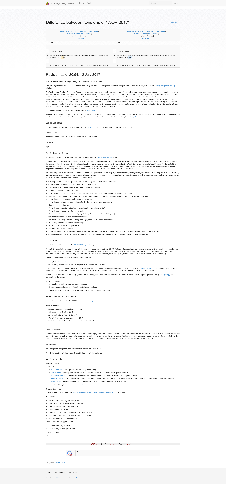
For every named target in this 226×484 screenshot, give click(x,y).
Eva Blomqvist (56, 369)
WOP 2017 (95, 444)
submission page (147, 268)
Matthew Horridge (58, 375)
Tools (89, 3)
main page (91, 110)
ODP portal (62, 262)
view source (93, 31)
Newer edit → (146, 38)
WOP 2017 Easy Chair (82, 245)
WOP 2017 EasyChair (105, 157)
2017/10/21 (113, 444)
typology (167, 274)
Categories (50, 462)
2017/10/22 (130, 444)
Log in (176, 3)
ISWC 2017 (92, 127)
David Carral (56, 381)
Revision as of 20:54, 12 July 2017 (73, 31)
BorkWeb (57, 478)
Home (81, 3)
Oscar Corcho (56, 372)
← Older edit (79, 38)
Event (57, 462)
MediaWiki (75, 478)
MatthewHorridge (73, 34)
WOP (63, 462)
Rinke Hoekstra (57, 378)
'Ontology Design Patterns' (63, 3)
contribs (88, 34)
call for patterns (134, 117)
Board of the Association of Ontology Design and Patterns (94, 392)
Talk (82, 34)
